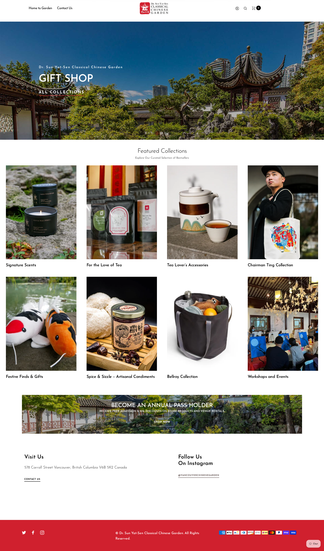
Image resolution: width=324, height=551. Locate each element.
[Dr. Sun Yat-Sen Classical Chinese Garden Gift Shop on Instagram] (42, 533)
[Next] (310, 80)
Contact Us (64, 8)
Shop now (162, 422)
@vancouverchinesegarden (198, 475)
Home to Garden (40, 8)
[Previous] (13, 80)
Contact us (32, 479)
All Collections (61, 92)
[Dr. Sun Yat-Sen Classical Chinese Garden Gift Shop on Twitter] (24, 533)
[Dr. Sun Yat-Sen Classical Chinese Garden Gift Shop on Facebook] (33, 533)
